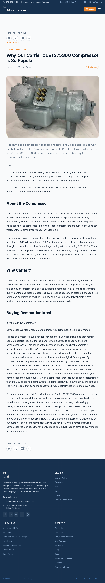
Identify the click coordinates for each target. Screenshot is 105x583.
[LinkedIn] (11, 514)
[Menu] (99, 9)
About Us (59, 528)
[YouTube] (16, 514)
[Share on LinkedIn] (22, 38)
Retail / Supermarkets (12, 545)
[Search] (80, 9)
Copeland (59, 482)
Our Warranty (60, 541)
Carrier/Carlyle (61, 478)
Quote (91, 9)
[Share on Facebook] (9, 38)
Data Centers (8, 550)
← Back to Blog (12, 42)
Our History (60, 532)
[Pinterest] (28, 514)
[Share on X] (15, 38)
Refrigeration (8, 532)
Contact (58, 563)
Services (58, 554)
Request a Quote (62, 567)
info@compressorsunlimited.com (36, 2)
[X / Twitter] (22, 514)
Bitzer (57, 495)
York (57, 491)
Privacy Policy (81, 579)
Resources (59, 545)
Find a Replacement (63, 558)
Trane (57, 486)
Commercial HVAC (10, 528)
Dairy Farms (8, 554)
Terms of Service (95, 579)
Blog (57, 550)
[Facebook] (5, 514)
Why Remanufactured (64, 537)
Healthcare (7, 541)
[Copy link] (29, 38)
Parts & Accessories (63, 500)
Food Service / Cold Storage (15, 537)
